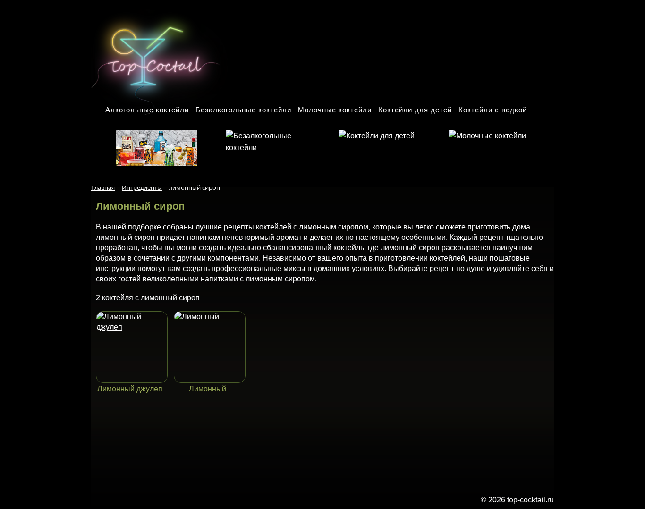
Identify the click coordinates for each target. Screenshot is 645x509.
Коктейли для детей (415, 110)
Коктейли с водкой (492, 110)
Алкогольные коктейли (147, 110)
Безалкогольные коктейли (243, 110)
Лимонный (207, 389)
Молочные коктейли (335, 110)
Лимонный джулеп (129, 389)
